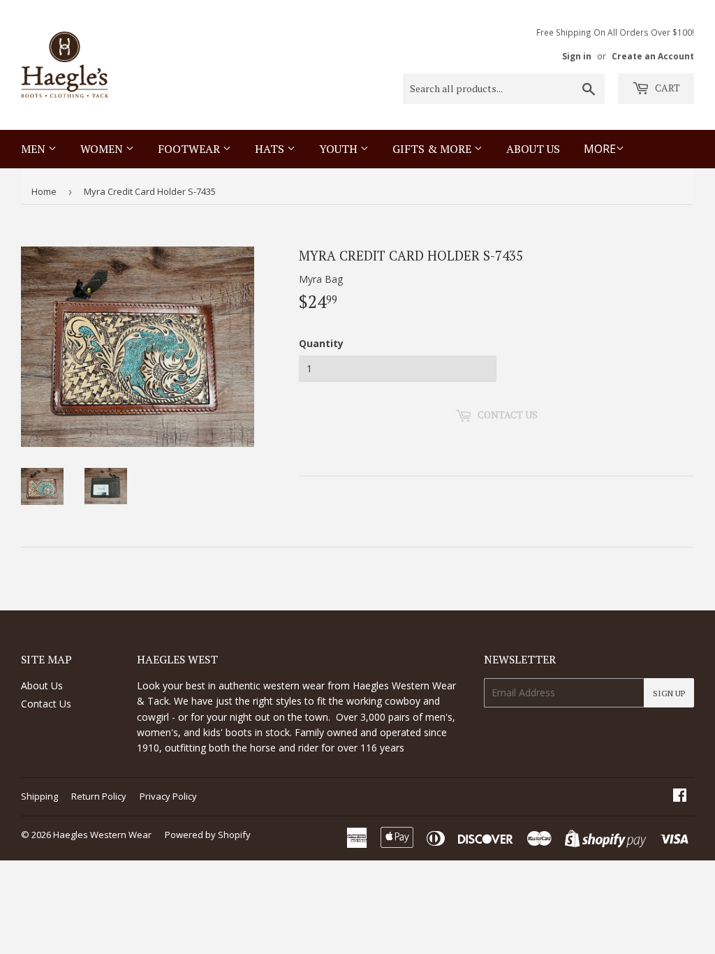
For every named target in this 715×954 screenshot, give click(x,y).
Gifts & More (433, 148)
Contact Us (46, 703)
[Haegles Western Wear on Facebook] (679, 796)
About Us (533, 148)
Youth (339, 148)
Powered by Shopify (208, 834)
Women (103, 148)
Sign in (576, 55)
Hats (271, 148)
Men (34, 148)
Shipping (39, 796)
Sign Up (669, 693)
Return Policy (98, 796)
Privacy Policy (168, 796)
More (600, 148)
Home (44, 191)
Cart (666, 87)
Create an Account (653, 55)
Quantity (321, 343)
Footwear (190, 148)
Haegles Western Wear (102, 834)
